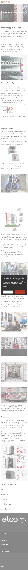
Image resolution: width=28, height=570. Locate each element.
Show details (5, 286)
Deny (8, 291)
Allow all (19, 291)
